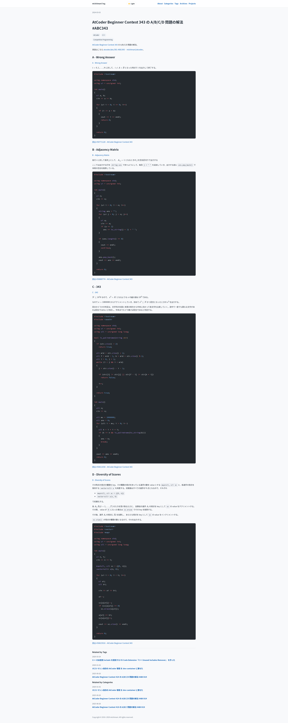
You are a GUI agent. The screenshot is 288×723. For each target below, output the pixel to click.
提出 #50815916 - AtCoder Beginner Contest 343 (112, 643)
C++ (103, 35)
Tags (177, 3)
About (160, 3)
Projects (192, 3)
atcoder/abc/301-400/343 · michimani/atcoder (123, 49)
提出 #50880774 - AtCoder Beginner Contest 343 (112, 279)
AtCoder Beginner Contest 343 (105, 44)
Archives (183, 3)
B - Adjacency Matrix (100, 155)
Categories (168, 3)
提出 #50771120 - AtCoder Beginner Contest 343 (112, 142)
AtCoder (96, 35)
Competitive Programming (103, 39)
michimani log (98, 3)
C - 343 (95, 292)
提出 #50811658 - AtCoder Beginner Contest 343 (112, 466)
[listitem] (144, 660)
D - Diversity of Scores (101, 480)
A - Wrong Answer (99, 62)
